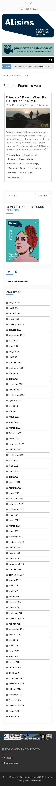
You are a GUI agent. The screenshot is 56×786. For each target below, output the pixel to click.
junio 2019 (13, 586)
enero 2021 (14, 531)
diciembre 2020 (16, 537)
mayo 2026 (14, 303)
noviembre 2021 (16, 504)
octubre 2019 (15, 569)
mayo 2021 (14, 520)
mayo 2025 (14, 352)
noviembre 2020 (16, 542)
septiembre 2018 (17, 629)
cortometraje (32, 164)
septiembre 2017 (17, 695)
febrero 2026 (15, 313)
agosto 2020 (14, 553)
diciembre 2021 (16, 498)
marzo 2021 (14, 526)
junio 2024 (13, 373)
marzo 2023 (14, 428)
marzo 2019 (14, 597)
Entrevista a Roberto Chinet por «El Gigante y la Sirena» (26, 99)
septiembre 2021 (17, 509)
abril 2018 (13, 656)
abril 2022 (13, 477)
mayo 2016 (14, 711)
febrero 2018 (15, 667)
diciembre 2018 (16, 613)
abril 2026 (13, 308)
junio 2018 (13, 646)
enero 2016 (14, 716)
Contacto (8, 758)
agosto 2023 (14, 400)
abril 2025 (13, 357)
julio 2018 (13, 640)
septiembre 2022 (17, 455)
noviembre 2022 (16, 444)
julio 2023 (13, 406)
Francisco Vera (34, 168)
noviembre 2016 (16, 705)
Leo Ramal (11, 173)
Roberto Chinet (26, 173)
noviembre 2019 (16, 564)
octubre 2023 (15, 390)
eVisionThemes (34, 780)
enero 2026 (14, 319)
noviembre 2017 (16, 684)
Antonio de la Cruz (15, 164)
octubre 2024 (15, 362)
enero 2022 (14, 493)
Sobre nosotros (11, 763)
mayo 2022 (14, 471)
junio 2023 (13, 411)
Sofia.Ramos (42, 105)
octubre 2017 (15, 689)
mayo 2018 (14, 651)
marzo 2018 (14, 662)
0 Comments (15, 178)
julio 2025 (13, 341)
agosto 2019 (14, 580)
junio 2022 (13, 466)
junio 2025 (13, 346)
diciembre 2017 (16, 678)
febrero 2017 (15, 700)
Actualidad (14, 155)
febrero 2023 (15, 433)
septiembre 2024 (17, 368)
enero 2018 (14, 673)
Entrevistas (27, 155)
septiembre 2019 (17, 575)
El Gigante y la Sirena (16, 168)
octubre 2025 (15, 330)
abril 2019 (13, 591)
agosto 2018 (14, 635)
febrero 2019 (15, 602)
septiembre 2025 (17, 335)
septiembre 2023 (17, 395)
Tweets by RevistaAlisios (17, 281)
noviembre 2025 (16, 324)
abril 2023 (13, 422)
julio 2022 (13, 460)
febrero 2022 (15, 488)
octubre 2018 (15, 624)
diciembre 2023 (16, 384)
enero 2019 (14, 607)
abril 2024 (13, 379)
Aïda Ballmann (28, 159)
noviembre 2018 (16, 618)
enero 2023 (14, 439)
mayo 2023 (14, 417)
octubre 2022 (15, 449)
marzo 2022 (14, 482)
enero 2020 (14, 558)
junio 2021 (13, 515)
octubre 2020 (15, 547)
